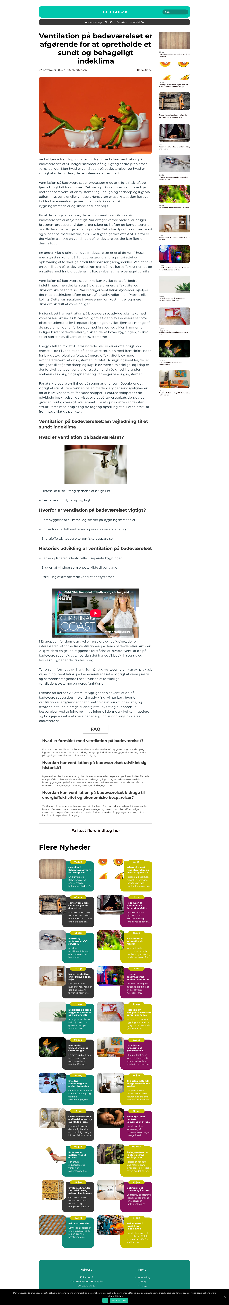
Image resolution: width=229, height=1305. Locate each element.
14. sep (136, 968)
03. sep (136, 1039)
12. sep (78, 1004)
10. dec (136, 897)
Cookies (121, 22)
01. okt (78, 932)
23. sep (136, 932)
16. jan (136, 1182)
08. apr (136, 861)
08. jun (78, 1146)
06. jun (78, 861)
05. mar (136, 1146)
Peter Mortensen (76, 70)
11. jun (136, 1111)
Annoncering (93, 22)
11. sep (136, 1004)
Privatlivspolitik (119, 1300)
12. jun (136, 1075)
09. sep (78, 1039)
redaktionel (144, 70)
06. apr (78, 897)
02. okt (78, 1217)
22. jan (78, 1182)
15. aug (136, 1217)
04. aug (78, 1075)
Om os (109, 22)
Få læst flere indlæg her (95, 830)
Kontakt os (137, 22)
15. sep (78, 968)
